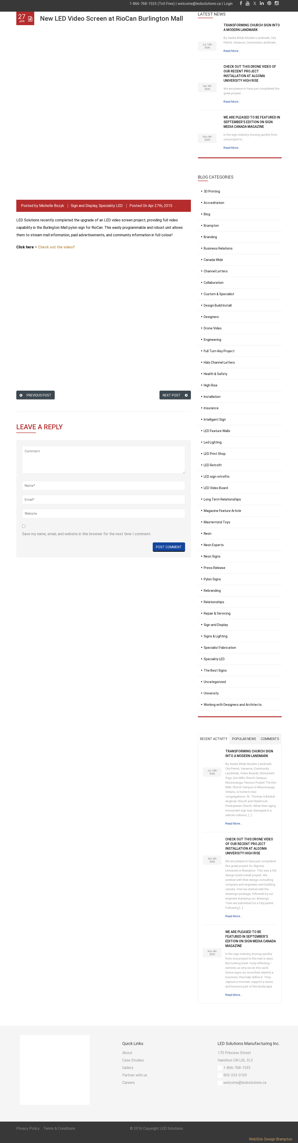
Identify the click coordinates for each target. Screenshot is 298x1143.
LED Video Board (216, 488)
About (127, 1053)
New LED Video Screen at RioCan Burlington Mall (111, 18)
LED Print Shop (215, 454)
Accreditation (214, 203)
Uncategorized (215, 682)
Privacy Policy (28, 1128)
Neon (207, 533)
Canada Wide (213, 260)
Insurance (211, 408)
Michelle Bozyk (51, 205)
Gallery (127, 1067)
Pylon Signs (212, 579)
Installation (212, 397)
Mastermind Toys (217, 522)
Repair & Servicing (217, 613)
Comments (270, 739)
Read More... (232, 51)
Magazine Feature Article (222, 511)
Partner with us (134, 1075)
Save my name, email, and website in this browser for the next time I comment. (86, 534)
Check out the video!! (56, 247)
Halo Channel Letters (219, 362)
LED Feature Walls (217, 431)
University (211, 693)
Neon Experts (214, 545)
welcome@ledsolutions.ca (199, 3)
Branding (210, 237)
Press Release (214, 568)
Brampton (211, 225)
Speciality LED (111, 205)
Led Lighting (213, 442)
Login (228, 3)
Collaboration (214, 282)
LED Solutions (171, 1128)
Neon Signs (212, 556)
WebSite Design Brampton (270, 1139)
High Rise (210, 385)
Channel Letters (216, 271)
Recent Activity (213, 739)
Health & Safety (215, 374)
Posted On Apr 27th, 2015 (150, 205)
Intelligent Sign (215, 419)
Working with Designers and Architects (233, 705)
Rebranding (212, 590)
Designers (211, 317)
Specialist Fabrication (220, 647)
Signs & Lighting (215, 636)
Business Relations (218, 248)
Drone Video (213, 328)
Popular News (244, 739)
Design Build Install (218, 305)
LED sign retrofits (217, 476)
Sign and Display (84, 205)
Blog (207, 214)
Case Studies (133, 1060)
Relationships (214, 602)
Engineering (212, 340)
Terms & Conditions (59, 1128)
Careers (128, 1082)
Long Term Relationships (222, 499)
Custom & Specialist (219, 294)
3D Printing (212, 191)
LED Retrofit (213, 465)
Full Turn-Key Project (219, 351)
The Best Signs (215, 670)
